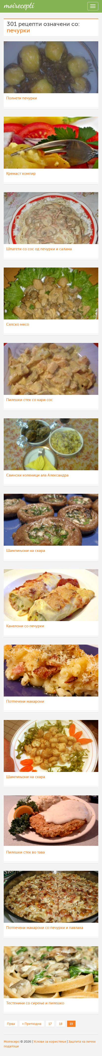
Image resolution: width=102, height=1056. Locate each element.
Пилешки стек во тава (25, 852)
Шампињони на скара (25, 551)
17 (50, 1024)
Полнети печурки (21, 98)
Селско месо (17, 324)
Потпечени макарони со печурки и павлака (44, 928)
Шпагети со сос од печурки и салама (39, 249)
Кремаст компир (21, 174)
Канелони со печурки (25, 626)
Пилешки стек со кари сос (29, 400)
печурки (18, 30)
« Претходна (31, 1024)
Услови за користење (49, 1041)
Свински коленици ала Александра (37, 475)
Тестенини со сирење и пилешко (35, 1003)
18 (60, 1024)
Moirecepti (12, 1041)
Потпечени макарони (25, 701)
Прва (11, 1024)
